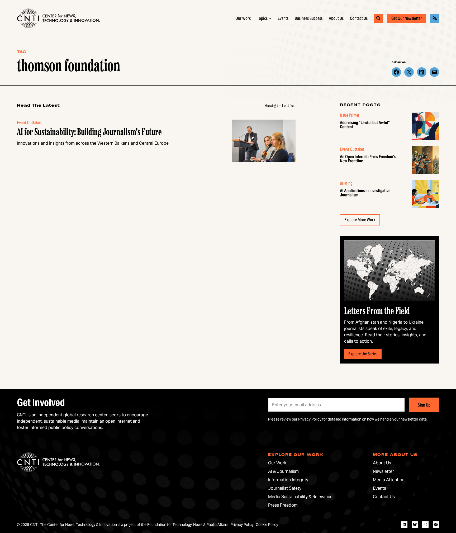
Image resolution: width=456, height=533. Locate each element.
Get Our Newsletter (406, 18)
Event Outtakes (352, 149)
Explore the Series (362, 354)
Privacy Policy (309, 419)
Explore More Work (359, 220)
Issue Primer (349, 115)
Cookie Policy (267, 524)
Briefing (346, 183)
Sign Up (424, 405)
